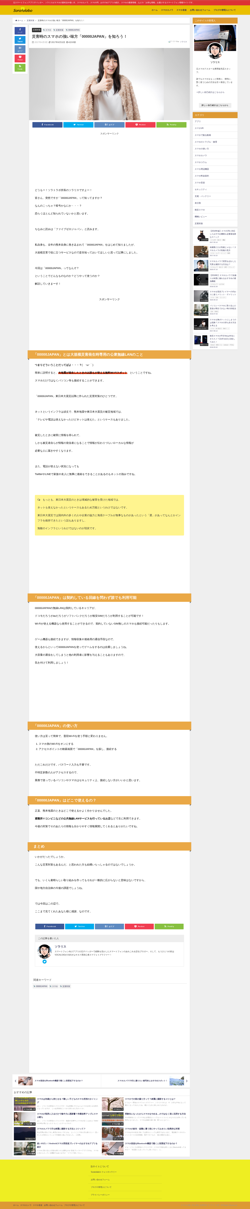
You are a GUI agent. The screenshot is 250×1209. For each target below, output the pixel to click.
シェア (20, 32)
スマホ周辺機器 (202, 169)
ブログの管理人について (225, 10)
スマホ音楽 (182, 10)
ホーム (155, 10)
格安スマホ (200, 210)
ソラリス (183, 42)
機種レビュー (201, 217)
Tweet (20, 41)
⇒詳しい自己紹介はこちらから (210, 92)
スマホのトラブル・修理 (206, 142)
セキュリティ (201, 189)
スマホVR (199, 128)
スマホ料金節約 (202, 176)
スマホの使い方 (202, 149)
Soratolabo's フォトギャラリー (104, 1172)
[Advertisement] (109, 158)
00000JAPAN (73, 30)
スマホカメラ (167, 10)
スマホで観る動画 (203, 135)
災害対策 (37, 30)
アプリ (198, 121)
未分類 (198, 203)
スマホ (48, 30)
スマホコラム (201, 162)
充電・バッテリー (203, 196)
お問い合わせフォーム (200, 10)
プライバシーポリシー (100, 1195)
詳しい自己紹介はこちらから (215, 105)
